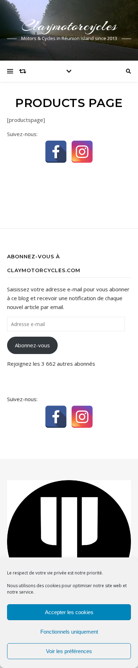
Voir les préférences (69, 651)
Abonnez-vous (32, 345)
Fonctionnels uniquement (69, 632)
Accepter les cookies (69, 612)
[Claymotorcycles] (69, 541)
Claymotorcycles (69, 26)
